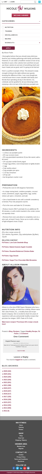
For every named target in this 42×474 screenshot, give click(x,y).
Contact (21, 454)
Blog (11, 331)
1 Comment (24, 333)
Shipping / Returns (21, 440)
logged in (18, 360)
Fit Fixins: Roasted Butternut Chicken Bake (18, 251)
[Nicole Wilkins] (21, 8)
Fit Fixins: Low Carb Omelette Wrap (15, 242)
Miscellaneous (11, 35)
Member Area (21, 446)
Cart (5, 2)
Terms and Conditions (21, 459)
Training (8, 31)
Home (21, 425)
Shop (21, 435)
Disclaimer (21, 461)
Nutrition (9, 27)
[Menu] (39, 1)
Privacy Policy (21, 457)
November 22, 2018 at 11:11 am (21, 343)
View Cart (21, 438)
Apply (8, 48)
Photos (21, 429)
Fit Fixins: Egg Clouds (10, 256)
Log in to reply (21, 350)
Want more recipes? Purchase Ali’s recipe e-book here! (20, 323)
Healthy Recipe (31, 331)
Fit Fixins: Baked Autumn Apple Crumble (17, 247)
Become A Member (21, 15)
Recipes (8, 39)
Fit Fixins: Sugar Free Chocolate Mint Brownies (19, 260)
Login (12, 2)
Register (21, 448)
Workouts (9, 42)
